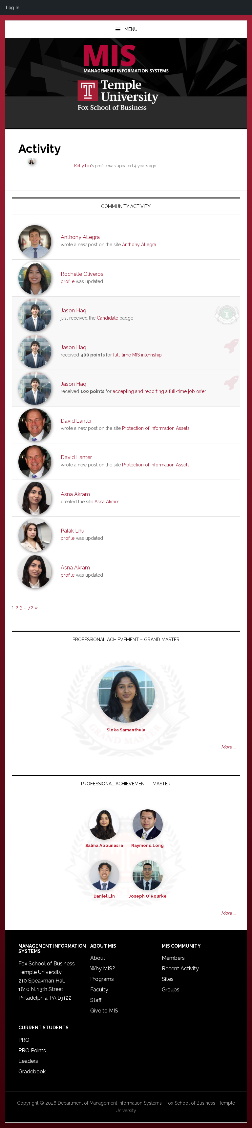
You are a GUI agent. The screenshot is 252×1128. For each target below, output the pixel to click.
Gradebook (32, 1071)
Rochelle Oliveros (82, 274)
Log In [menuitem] (12, 7)
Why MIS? (102, 968)
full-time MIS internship (137, 354)
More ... (228, 746)
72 (30, 607)
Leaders (28, 1061)
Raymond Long (147, 845)
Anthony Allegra (80, 237)
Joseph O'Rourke (148, 896)
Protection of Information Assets (156, 428)
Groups (170, 989)
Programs (102, 979)
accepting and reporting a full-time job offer (159, 391)
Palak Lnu (72, 531)
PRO (24, 1040)
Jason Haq (73, 310)
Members (173, 958)
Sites (168, 979)
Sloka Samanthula (126, 729)
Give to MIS (104, 1011)
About (97, 958)
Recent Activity (180, 968)
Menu (130, 29)
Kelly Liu (82, 165)
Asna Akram (75, 494)
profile (67, 281)
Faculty (99, 989)
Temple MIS (125, 59)
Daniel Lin (104, 896)
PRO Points (32, 1050)
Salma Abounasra (104, 845)
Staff (95, 1000)
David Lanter (76, 421)
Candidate (107, 318)
